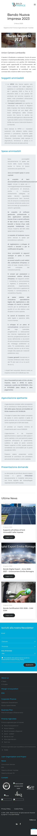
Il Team (3, 681)
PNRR (6, 750)
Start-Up (7, 742)
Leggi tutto (9, 537)
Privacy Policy (6, 809)
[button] (35, 4)
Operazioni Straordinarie (9, 702)
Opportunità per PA (8, 773)
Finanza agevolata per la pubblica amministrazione (18, 747)
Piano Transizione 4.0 (11, 726)
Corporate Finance (8, 699)
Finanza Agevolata (8, 719)
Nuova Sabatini (9, 728)
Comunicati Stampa (8, 764)
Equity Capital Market (8, 705)
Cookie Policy (18, 809)
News (3, 761)
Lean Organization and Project (13, 757)
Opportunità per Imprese (9, 770)
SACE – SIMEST (9, 734)
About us (5, 678)
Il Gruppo (4, 684)
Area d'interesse (6, 651)
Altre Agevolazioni (10, 739)
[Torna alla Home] (18, 4)
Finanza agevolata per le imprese (12, 722)
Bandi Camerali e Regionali (13, 731)
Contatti (4, 778)
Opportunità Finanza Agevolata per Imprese (18, 28)
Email (3, 633)
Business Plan (7, 710)
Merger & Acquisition (9, 689)
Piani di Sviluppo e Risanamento (12, 712)
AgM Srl (5, 814)
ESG (3, 693)
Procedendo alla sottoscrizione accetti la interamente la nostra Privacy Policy (15, 658)
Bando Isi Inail (8, 736)
